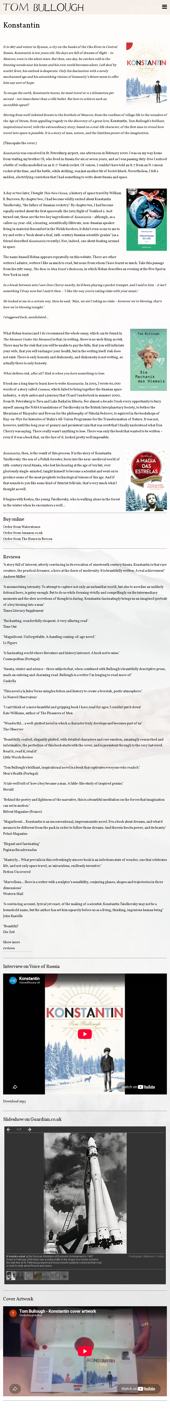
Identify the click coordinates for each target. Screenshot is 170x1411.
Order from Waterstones (21, 527)
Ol (42, 159)
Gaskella (9, 681)
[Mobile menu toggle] (164, 7)
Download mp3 (14, 1101)
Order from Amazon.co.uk (23, 533)
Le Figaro (10, 643)
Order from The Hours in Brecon (27, 539)
